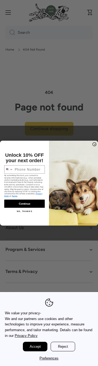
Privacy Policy (26, 336)
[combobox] (8, 169)
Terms (14, 196)
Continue (24, 203)
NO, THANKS (24, 211)
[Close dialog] (94, 144)
